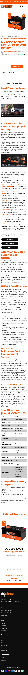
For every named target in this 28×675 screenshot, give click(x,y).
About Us (3, 607)
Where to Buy (4, 650)
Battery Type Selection (6, 610)
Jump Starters (4, 645)
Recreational (4, 660)
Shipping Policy (4, 623)
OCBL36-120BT (14, 548)
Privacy (2, 620)
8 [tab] (17, 569)
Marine (2, 657)
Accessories (3, 648)
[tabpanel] (14, 538)
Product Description (13, 83)
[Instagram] (19, 667)
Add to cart (17, 66)
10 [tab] (20, 569)
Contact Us (3, 630)
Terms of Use (4, 625)
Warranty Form (4, 628)
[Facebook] (17, 667)
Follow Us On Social (11, 667)
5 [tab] (13, 569)
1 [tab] (7, 569)
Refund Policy (4, 618)
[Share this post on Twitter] (9, 72)
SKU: (2, 61)
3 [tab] (10, 569)
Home (2, 36)
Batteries (3, 640)
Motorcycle (3, 662)
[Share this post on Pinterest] (13, 72)
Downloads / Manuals (6, 612)
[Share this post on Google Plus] (11, 72)
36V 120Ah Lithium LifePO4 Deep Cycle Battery (14, 552)
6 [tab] (14, 569)
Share (3, 72)
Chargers (3, 642)
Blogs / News (4, 615)
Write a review (14, 584)
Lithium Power (4, 637)
